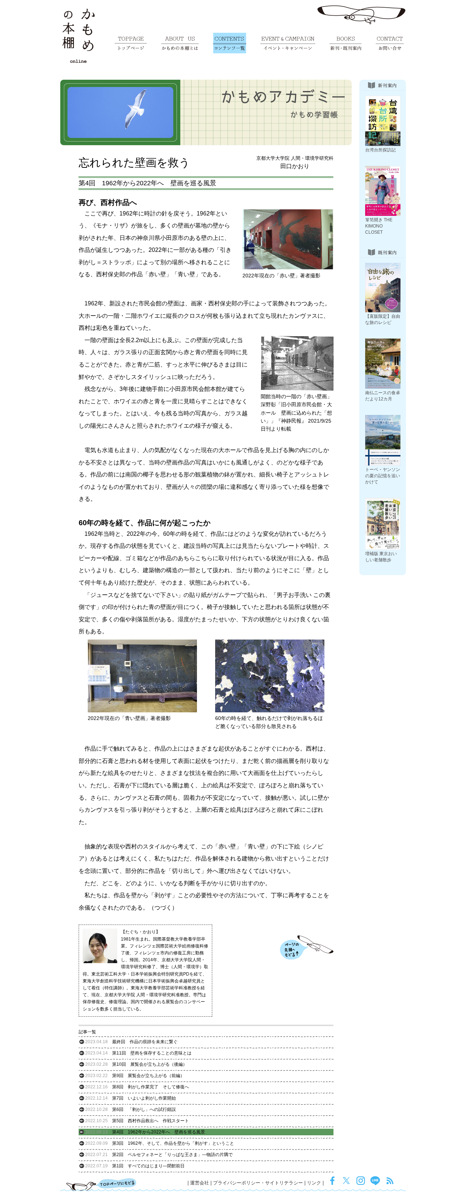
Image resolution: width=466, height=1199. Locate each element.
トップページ (131, 43)
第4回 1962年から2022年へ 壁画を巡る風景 (145, 1132)
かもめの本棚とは (180, 43)
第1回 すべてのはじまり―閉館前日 (135, 1165)
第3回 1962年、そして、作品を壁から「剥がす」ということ (159, 1143)
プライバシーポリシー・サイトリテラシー (258, 1183)
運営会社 (199, 1183)
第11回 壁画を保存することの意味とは (138, 1053)
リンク (314, 1183)
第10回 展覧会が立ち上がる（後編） (136, 1064)
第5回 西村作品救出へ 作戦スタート (137, 1120)
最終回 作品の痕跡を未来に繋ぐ (131, 1041)
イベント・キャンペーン (287, 43)
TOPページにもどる (101, 1184)
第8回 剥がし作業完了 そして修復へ (137, 1086)
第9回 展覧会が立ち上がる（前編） (135, 1075)
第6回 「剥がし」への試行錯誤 (130, 1109)
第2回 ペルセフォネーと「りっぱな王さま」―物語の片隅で (159, 1154)
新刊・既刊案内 (345, 43)
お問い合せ (390, 43)
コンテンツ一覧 (229, 43)
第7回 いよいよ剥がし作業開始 (130, 1098)
